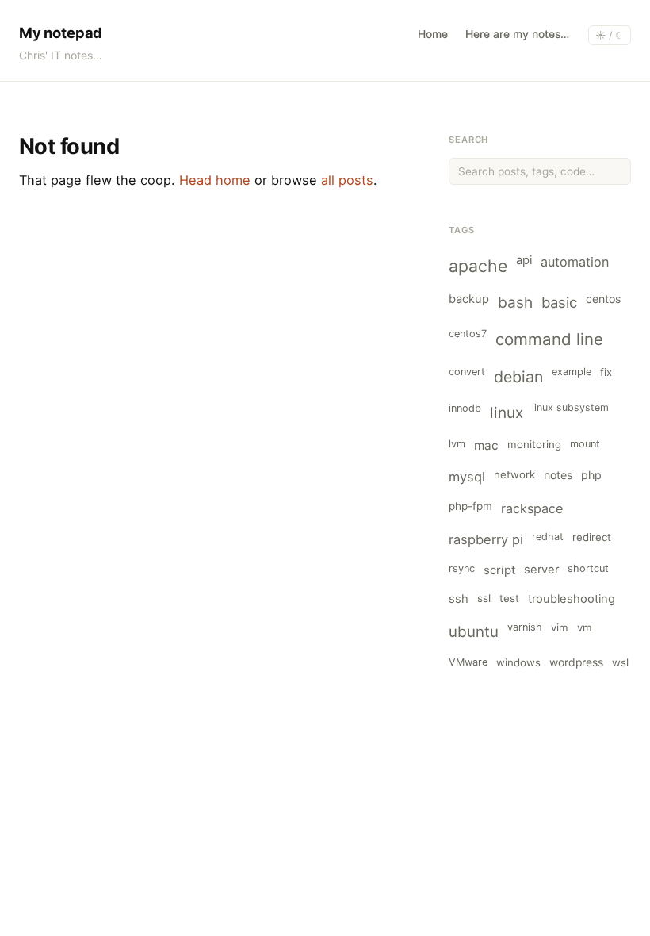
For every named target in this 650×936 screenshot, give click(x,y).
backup (469, 299)
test (509, 598)
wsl (620, 662)
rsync (462, 568)
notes (558, 474)
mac (486, 445)
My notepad (60, 32)
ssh (458, 599)
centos (603, 298)
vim (559, 627)
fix (606, 372)
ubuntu (474, 632)
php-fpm (470, 506)
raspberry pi (486, 539)
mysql (467, 477)
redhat (548, 537)
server (541, 569)
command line (549, 339)
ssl (484, 598)
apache (478, 265)
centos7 (468, 333)
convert (467, 372)
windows (518, 662)
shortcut (588, 568)
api (524, 260)
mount (585, 444)
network (514, 474)
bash (515, 302)
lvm (457, 444)
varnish (524, 627)
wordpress (576, 662)
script (499, 569)
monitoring (534, 444)
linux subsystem (570, 407)
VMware (468, 662)
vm (584, 627)
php (591, 474)
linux (506, 413)
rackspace (532, 508)
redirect (591, 537)
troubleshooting (571, 599)
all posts (347, 180)
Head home (214, 180)
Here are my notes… (517, 34)
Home (433, 34)
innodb (465, 408)
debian (518, 376)
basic (559, 302)
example (571, 372)
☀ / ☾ (609, 35)
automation (575, 262)
